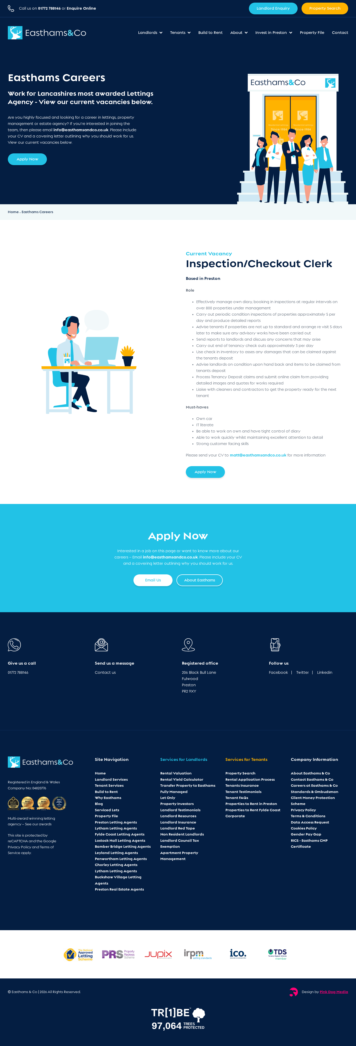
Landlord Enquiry (273, 8)
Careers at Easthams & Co (314, 785)
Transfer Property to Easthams (187, 785)
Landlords (148, 33)
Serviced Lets (107, 810)
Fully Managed (174, 792)
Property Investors (177, 804)
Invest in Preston (271, 33)
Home (14, 212)
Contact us (105, 672)
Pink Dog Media (334, 992)
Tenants (178, 33)
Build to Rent (210, 33)
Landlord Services (111, 779)
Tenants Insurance (242, 785)
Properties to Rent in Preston (251, 804)
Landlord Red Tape (177, 828)
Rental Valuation (176, 773)
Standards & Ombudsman (314, 792)
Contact (340, 33)
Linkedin (324, 672)
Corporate (235, 816)
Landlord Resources (178, 816)
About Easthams (199, 580)
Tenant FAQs (236, 798)
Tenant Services (109, 785)
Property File (312, 33)
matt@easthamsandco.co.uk (258, 455)
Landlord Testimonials (180, 810)
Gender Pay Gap (306, 834)
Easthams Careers (37, 212)
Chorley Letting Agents (116, 865)
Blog (99, 804)
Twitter (302, 672)
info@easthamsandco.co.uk (80, 130)
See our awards (38, 824)
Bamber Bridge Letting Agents (123, 846)
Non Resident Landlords (182, 834)
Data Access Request (310, 822)
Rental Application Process (250, 779)
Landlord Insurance (178, 822)
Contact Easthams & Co (312, 779)
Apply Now (27, 159)
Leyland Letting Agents (116, 853)
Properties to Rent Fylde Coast (252, 810)
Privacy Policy (19, 847)
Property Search (324, 8)
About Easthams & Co (310, 773)
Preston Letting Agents (116, 822)
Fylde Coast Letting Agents (119, 834)
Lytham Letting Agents (116, 828)
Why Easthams (108, 798)
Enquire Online (81, 8)
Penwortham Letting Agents (121, 859)
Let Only (167, 798)
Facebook (278, 672)
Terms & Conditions (308, 816)
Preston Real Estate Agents (119, 889)
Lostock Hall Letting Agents (120, 840)
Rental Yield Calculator (181, 779)
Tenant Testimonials (243, 792)
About (236, 33)
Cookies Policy (304, 828)
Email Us (153, 580)
